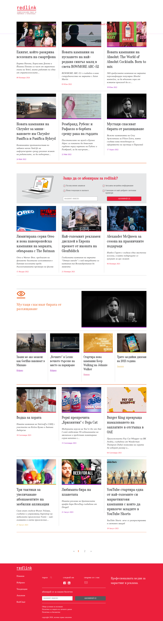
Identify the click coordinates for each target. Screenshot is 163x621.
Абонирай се (124, 199)
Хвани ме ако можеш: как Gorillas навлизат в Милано (31, 361)
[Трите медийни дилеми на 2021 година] (131, 342)
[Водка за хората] (36, 400)
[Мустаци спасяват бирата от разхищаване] (126, 106)
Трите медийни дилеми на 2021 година (131, 359)
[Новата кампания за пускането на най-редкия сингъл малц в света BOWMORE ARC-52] (81, 34)
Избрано (52, 24)
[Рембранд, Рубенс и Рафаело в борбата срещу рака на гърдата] (81, 106)
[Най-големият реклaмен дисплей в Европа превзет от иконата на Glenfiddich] (81, 218)
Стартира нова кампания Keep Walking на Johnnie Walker (95, 363)
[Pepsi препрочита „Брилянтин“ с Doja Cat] (81, 400)
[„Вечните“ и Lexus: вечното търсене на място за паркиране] (64, 342)
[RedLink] (27, 10)
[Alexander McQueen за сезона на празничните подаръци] (126, 218)
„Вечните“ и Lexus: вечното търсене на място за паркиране (62, 361)
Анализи (88, 24)
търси (45, 577)
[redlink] (24, 568)
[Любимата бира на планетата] (81, 472)
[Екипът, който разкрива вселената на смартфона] (36, 34)
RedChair (105, 24)
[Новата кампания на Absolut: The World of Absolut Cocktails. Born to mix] (126, 34)
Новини (36, 24)
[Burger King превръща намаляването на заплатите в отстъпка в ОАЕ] (126, 400)
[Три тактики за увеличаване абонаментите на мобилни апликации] (36, 472)
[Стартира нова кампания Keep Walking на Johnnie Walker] (98, 342)
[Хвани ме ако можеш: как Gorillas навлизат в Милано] (31, 342)
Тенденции (70, 24)
